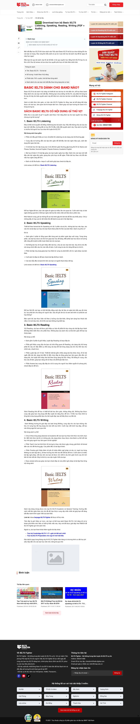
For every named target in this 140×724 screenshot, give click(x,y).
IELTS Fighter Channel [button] (104, 99)
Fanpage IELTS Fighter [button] (104, 110)
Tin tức (93, 12)
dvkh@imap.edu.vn (96, 664)
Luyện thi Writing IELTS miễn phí (102, 43)
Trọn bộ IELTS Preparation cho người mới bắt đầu (45, 536)
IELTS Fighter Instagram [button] (105, 94)
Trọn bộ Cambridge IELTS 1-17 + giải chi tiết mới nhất (46, 533)
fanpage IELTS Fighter (42, 517)
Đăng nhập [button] (116, 5)
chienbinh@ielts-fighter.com (95, 661)
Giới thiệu (29, 12)
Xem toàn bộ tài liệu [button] (52, 613)
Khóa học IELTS (42, 12)
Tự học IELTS (70, 12)
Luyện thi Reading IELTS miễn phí (103, 30)
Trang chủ (20, 12)
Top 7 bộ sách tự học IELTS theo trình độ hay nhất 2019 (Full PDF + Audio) (27, 604)
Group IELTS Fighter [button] (103, 115)
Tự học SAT (83, 12)
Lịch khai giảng (57, 12)
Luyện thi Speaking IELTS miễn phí (103, 37)
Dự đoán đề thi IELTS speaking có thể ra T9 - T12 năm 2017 (75, 604)
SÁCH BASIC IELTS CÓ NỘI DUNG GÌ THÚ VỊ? (43, 45)
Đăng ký (117, 143)
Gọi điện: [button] (104, 125)
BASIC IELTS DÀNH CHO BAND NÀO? (37, 42)
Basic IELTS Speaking (48, 265)
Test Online (118, 12)
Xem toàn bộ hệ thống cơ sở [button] (70, 710)
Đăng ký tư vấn (105, 12)
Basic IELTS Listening (48, 165)
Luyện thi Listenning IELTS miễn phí (104, 24)
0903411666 (81, 659)
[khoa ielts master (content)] (55, 558)
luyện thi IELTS (54, 129)
